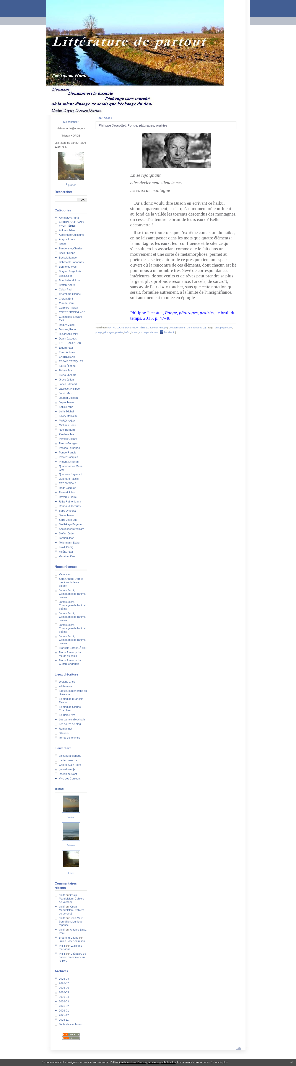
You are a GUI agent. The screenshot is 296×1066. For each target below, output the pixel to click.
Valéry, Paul (66, 551)
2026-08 (64, 978)
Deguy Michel (67, 324)
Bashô (63, 243)
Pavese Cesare (68, 438)
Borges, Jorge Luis (70, 271)
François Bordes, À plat (72, 647)
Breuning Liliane (68, 937)
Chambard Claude (70, 294)
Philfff (62, 945)
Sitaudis (63, 733)
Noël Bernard (67, 429)
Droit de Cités (67, 681)
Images (59, 788)
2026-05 (64, 992)
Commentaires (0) (196, 327)
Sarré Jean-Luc (68, 519)
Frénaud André (67, 375)
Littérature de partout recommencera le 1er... (72, 957)
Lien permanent (177, 327)
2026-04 (64, 996)
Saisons (71, 845)
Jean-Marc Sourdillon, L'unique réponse (71, 922)
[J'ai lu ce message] (291, 1062)
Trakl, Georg (66, 547)
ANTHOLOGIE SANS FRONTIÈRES (127, 327)
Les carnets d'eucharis (72, 719)
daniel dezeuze (68, 760)
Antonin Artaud (67, 230)
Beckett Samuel (68, 257)
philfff (62, 895)
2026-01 (64, 1010)
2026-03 (64, 1001)
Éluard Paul (66, 347)
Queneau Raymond (70, 474)
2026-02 (64, 1006)
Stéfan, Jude (66, 533)
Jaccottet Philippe (69, 388)
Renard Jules (67, 492)
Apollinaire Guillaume (72, 234)
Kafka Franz (66, 407)
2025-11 (64, 1019)
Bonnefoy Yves (67, 266)
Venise (70, 817)
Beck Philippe (67, 253)
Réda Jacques (67, 487)
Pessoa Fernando (69, 448)
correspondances (148, 332)
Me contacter (70, 122)
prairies (119, 332)
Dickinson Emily (68, 334)
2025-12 (64, 1015)
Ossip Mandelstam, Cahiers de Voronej (71, 899)
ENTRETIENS (67, 356)
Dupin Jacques (68, 338)
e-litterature (65, 686)
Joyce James (66, 402)
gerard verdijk (67, 769)
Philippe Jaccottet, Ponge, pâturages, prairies (133, 125)
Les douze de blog (70, 724)
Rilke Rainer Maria (70, 501)
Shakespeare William (71, 529)
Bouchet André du (69, 280)
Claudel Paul (66, 303)
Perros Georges (68, 443)
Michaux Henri (67, 425)
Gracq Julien (66, 379)
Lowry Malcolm (68, 416)
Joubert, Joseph (68, 397)
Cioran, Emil (66, 298)
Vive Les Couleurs (70, 778)
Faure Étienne (67, 365)
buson (135, 332)
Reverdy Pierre (68, 497)
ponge (99, 332)
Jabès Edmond (68, 384)
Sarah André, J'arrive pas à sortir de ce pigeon (71, 582)
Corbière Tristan (68, 307)
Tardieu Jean (66, 538)
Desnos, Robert (68, 329)
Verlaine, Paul (67, 556)
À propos (71, 185)
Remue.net (65, 728)
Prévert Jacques (68, 457)
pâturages (108, 332)
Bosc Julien (66, 275)
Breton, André (67, 285)
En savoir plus (219, 1062)
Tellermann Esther (69, 542)
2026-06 (64, 987)
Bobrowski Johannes (71, 262)
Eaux (71, 873)
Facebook (168, 332)
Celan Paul (65, 289)
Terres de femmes (69, 737)
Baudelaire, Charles (71, 248)
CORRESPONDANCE (72, 312)
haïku (127, 332)
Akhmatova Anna (69, 217)
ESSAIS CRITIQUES (71, 361)
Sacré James (66, 515)
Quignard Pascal (69, 478)
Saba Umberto (67, 510)
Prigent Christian (69, 461)
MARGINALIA (67, 420)
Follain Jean (66, 370)
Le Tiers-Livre (67, 715)
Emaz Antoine (67, 352)
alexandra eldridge (70, 755)
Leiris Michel (66, 411)
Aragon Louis (67, 239)
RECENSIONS (67, 483)
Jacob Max (65, 393)
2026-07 (64, 983)
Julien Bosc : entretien (72, 941)
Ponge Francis (67, 452)
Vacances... (65, 574)
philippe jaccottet (223, 327)
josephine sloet (68, 774)
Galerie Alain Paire (70, 764)
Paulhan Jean (67, 434)
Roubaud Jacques (70, 506)
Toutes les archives (70, 1024)
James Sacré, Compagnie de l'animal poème (72, 594)
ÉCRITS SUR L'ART (71, 343)
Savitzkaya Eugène (70, 524)
